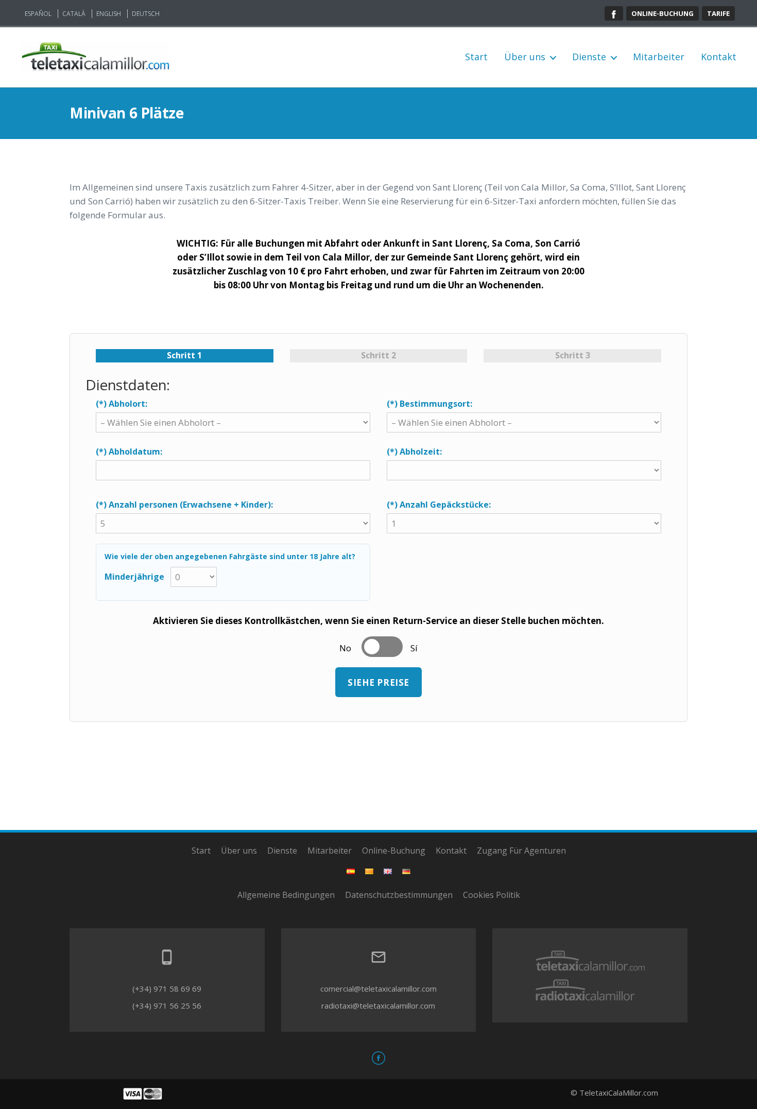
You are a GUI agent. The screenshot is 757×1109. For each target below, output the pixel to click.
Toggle (382, 646)
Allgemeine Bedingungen (286, 894)
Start (476, 57)
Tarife (718, 13)
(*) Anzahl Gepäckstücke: (439, 504)
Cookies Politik (491, 894)
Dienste (589, 57)
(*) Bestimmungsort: (429, 403)
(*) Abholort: (121, 403)
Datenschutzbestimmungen (399, 894)
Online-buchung (662, 13)
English (108, 13)
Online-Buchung (393, 850)
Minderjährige (134, 576)
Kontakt (718, 57)
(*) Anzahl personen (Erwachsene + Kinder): (184, 504)
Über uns (524, 57)
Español (38, 13)
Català (73, 13)
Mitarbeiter (658, 57)
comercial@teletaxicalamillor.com (378, 988)
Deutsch (146, 13)
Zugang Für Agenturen (521, 850)
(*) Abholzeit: (414, 451)
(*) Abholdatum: (129, 451)
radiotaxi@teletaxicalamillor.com (378, 1005)
